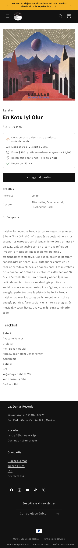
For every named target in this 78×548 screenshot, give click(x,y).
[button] (7, 16)
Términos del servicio (54, 538)
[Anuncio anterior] (7, 5)
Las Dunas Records (30, 538)
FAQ (10, 471)
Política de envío (41, 544)
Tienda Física (16, 466)
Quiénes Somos (17, 461)
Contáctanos (16, 476)
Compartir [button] (13, 217)
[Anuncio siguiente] (71, 5)
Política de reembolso (64, 544)
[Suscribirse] (58, 513)
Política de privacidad (18, 544)
